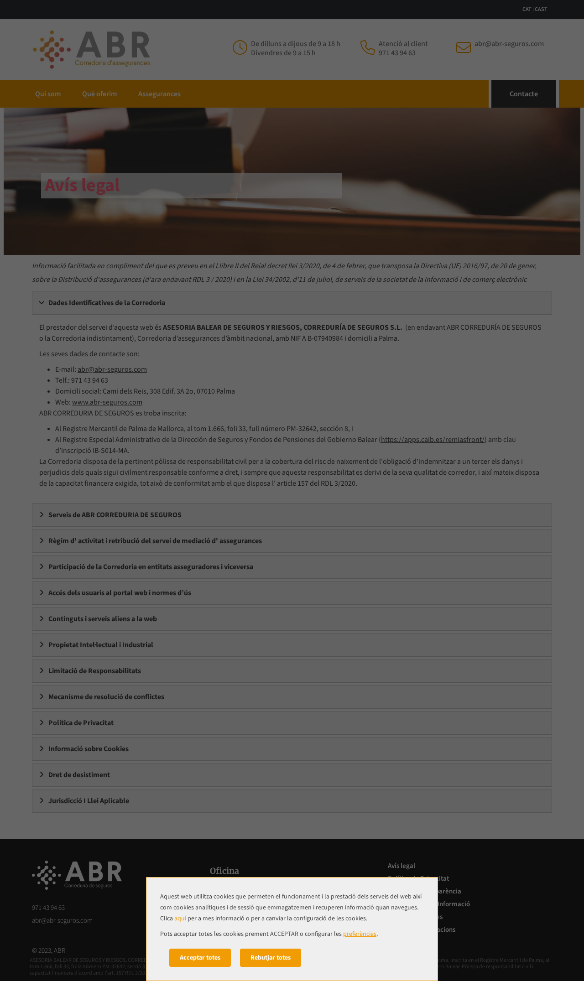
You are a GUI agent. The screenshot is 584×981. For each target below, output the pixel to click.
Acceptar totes (200, 957)
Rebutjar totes (270, 957)
